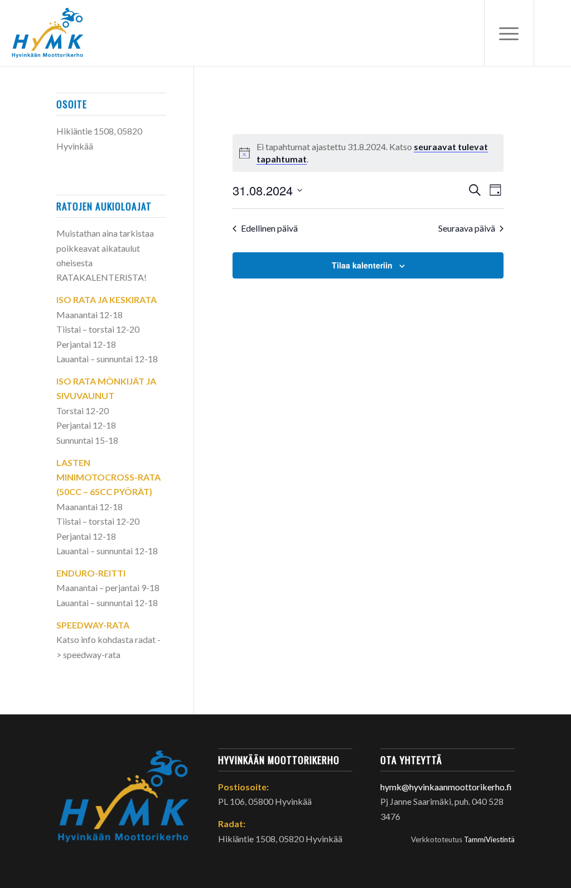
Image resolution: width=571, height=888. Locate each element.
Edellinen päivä (269, 228)
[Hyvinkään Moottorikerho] (54, 33)
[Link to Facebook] (551, 32)
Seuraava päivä (466, 228)
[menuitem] (509, 33)
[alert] (368, 153)
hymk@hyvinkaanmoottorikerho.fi (446, 786)
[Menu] (509, 33)
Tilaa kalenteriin (362, 265)
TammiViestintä (489, 839)
